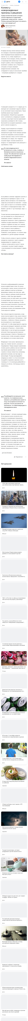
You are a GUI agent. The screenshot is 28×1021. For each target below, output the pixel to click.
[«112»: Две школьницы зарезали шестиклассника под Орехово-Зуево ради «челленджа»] (14, 478)
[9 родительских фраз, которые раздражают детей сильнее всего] (14, 845)
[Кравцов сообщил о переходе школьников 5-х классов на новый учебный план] (14, 960)
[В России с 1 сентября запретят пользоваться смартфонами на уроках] (14, 730)
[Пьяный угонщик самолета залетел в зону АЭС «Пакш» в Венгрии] (14, 524)
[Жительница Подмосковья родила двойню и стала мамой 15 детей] (14, 547)
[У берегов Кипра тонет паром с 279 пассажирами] (14, 799)
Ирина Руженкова (10, 25)
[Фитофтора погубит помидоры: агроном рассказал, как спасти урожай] (14, 1005)
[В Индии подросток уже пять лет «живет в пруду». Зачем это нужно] (14, 891)
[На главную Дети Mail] (8, 1)
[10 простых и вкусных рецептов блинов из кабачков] (14, 776)
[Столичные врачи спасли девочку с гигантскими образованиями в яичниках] (14, 639)
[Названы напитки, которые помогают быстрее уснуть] (14, 868)
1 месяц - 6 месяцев (14, 5)
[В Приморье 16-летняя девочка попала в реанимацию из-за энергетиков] (14, 707)
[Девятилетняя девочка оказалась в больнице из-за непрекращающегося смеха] (14, 685)
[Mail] (5, 1)
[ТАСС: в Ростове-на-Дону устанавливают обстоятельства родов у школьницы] (14, 593)
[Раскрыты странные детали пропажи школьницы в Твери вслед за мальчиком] (14, 501)
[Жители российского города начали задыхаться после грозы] (14, 822)
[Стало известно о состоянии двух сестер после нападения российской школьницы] (14, 753)
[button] (14, 38)
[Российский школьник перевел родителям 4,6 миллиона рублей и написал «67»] (14, 914)
